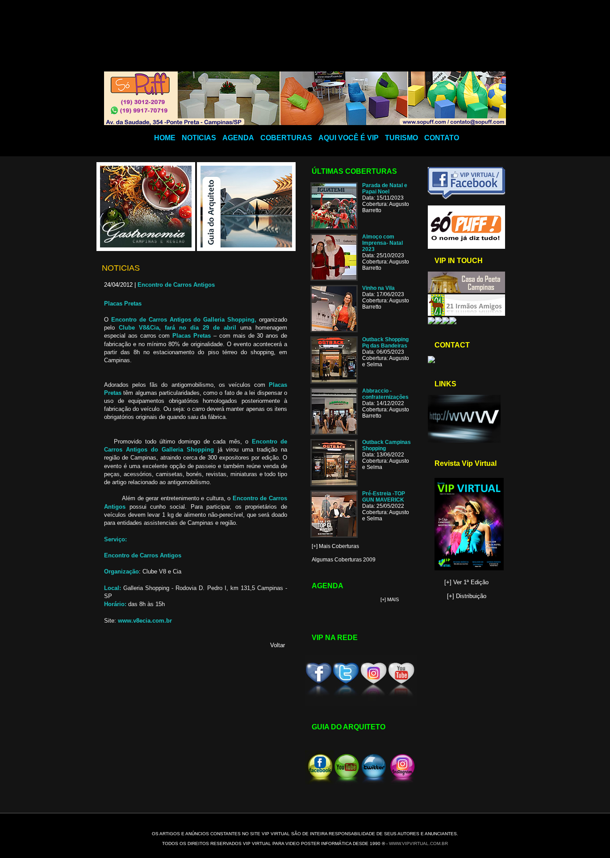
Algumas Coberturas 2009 (344, 560)
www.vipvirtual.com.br (418, 843)
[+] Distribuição (466, 596)
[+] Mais (389, 599)
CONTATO (441, 138)
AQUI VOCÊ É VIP (348, 138)
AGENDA (238, 138)
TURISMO (401, 138)
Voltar (277, 645)
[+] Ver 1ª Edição (466, 582)
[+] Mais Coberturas (335, 546)
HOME (164, 138)
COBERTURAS (286, 138)
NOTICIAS (199, 138)
